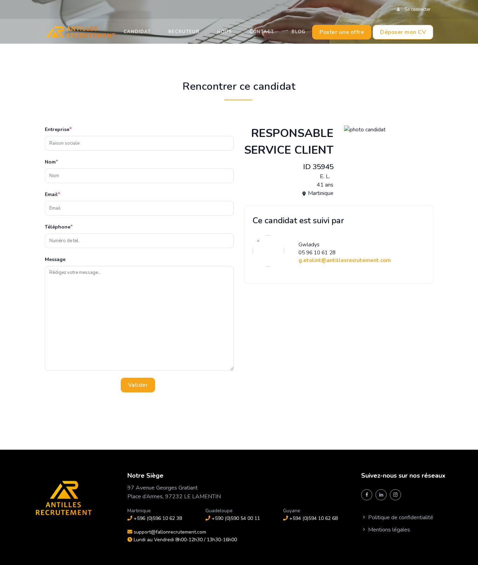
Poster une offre (341, 32)
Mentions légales (388, 530)
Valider (138, 385)
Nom (50, 162)
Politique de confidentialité (400, 517)
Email (51, 194)
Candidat (137, 32)
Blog (298, 32)
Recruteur (183, 32)
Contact (261, 32)
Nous (224, 32)
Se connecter (417, 9)
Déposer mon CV (403, 32)
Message (55, 259)
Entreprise (57, 129)
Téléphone (57, 227)
